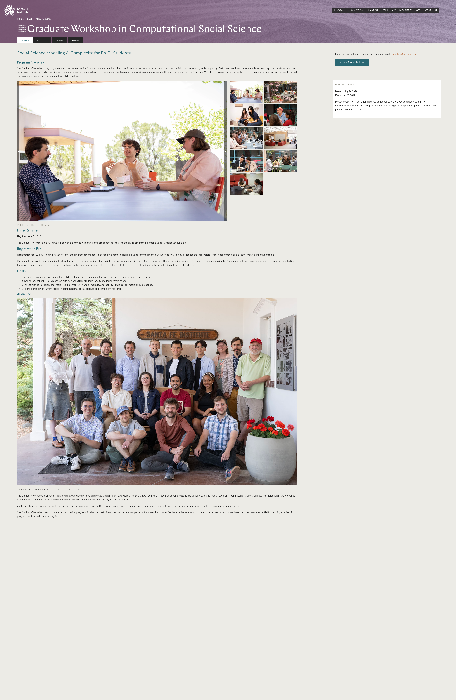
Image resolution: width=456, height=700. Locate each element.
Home (20, 19)
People (385, 10)
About (428, 10)
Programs (46, 19)
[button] (339, 10)
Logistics (60, 40)
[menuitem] (25, 40)
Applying (75, 40)
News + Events (355, 10)
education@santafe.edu (403, 53)
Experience (42, 40)
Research (339, 10)
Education (372, 10)
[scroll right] (225, 151)
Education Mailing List (348, 62)
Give (418, 10)
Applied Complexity (402, 10)
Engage (28, 19)
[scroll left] (18, 151)
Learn (37, 19)
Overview (25, 40)
